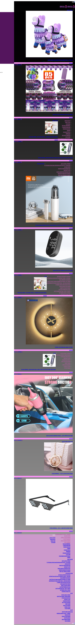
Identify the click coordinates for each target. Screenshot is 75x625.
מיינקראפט (67, 120)
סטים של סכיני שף (65, 361)
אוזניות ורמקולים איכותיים (63, 276)
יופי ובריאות (55, 120)
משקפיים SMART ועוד (64, 280)
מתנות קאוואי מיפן (65, 540)
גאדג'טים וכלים (40, 163)
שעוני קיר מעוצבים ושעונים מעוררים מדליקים (58, 281)
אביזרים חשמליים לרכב (64, 289)
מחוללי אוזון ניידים (65, 163)
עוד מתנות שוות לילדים (67, 441)
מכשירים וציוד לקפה (65, 288)
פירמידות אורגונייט (65, 356)
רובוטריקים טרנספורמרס (64, 138)
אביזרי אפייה (67, 366)
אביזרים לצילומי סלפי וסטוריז (62, 284)
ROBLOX (68, 133)
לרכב (54, 353)
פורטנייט (68, 124)
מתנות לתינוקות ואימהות (64, 173)
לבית (45, 276)
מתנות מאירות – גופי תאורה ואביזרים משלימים (58, 283)
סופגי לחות (67, 363)
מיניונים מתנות (66, 129)
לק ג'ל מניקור (67, 170)
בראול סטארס (66, 132)
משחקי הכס (67, 542)
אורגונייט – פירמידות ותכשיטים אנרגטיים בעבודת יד (57, 165)
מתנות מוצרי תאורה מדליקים (63, 355)
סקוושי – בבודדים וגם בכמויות (62, 534)
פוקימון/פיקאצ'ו (66, 127)
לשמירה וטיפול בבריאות (64, 175)
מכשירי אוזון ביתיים (65, 353)
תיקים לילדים (67, 539)
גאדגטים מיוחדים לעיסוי (64, 168)
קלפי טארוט (67, 167)
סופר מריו (67, 137)
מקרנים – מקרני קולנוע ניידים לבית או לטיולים (58, 278)
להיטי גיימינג (70, 10)
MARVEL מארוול (66, 125)
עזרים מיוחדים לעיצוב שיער (63, 172)
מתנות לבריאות (66, 364)
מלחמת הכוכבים (66, 135)
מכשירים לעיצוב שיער (64, 286)
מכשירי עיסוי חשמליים (64, 293)
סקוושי (68, 130)
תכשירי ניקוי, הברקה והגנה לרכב (62, 291)
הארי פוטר (67, 122)
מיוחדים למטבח (66, 360)
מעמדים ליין (67, 368)
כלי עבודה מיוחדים (65, 294)
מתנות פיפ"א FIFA (65, 537)
